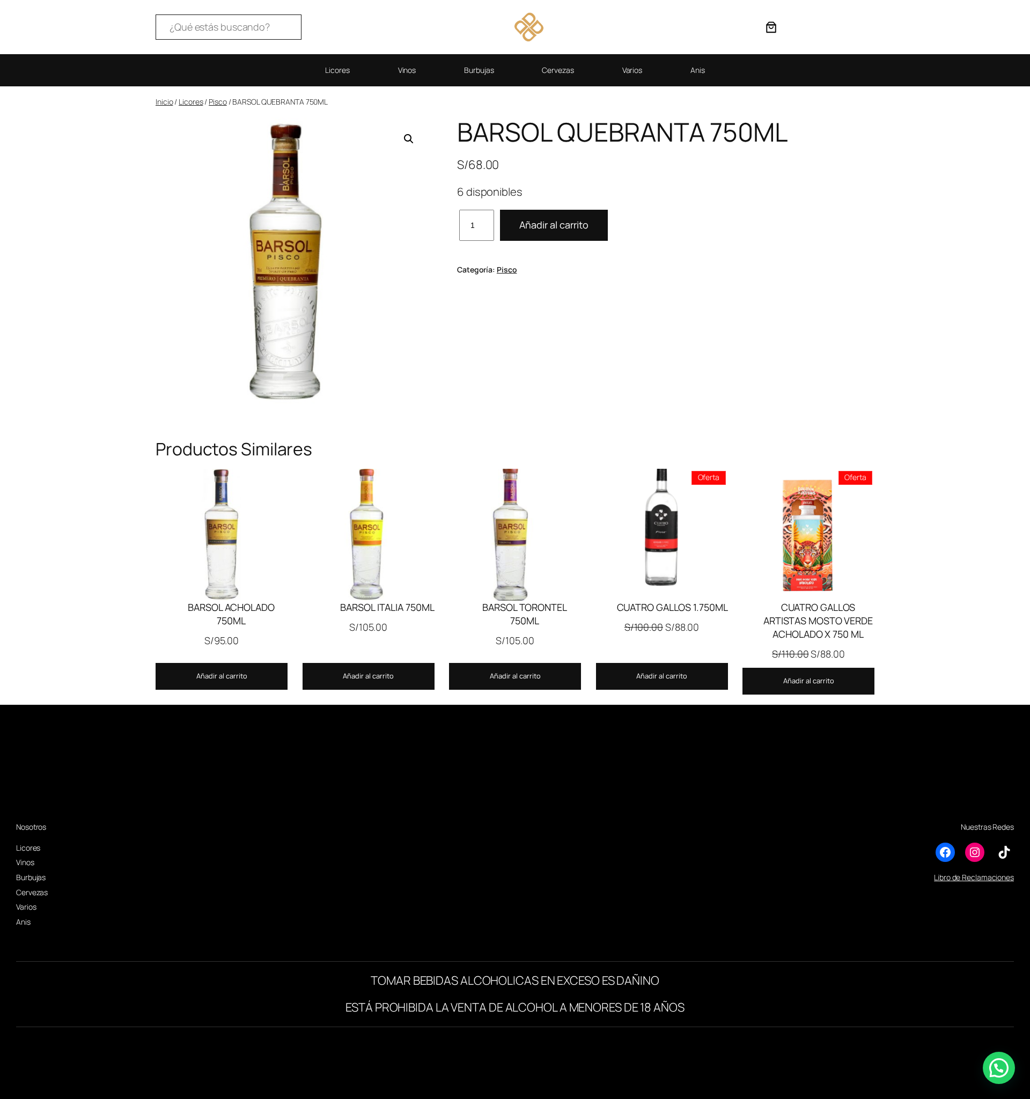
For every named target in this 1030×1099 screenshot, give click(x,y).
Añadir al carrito (553, 224)
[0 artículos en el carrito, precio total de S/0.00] (771, 27)
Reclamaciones (988, 877)
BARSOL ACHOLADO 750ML (231, 614)
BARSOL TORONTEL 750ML (524, 614)
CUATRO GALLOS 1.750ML (672, 607)
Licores (191, 102)
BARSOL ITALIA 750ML (387, 607)
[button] (408, 139)
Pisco (218, 102)
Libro (942, 877)
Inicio (164, 102)
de (956, 877)
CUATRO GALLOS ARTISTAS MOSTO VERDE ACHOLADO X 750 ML (818, 620)
